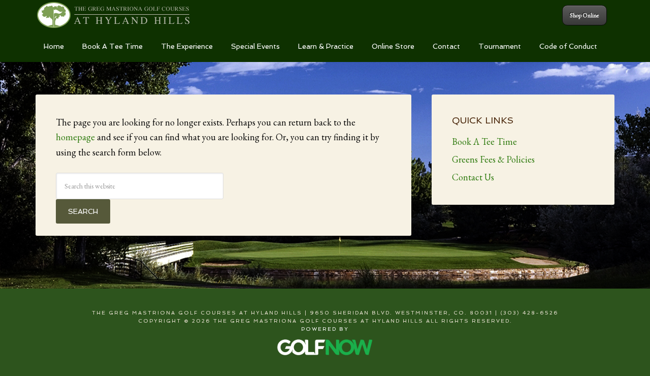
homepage (75, 137)
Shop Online (584, 15)
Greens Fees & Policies (493, 159)
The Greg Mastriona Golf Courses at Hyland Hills (114, 15)
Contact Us (473, 177)
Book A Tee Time (484, 141)
